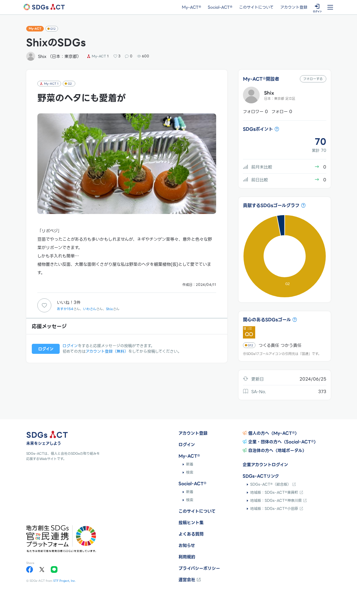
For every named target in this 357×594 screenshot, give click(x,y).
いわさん (89, 308)
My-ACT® (191, 7)
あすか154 (65, 308)
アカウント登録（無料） (107, 351)
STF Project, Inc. (64, 580)
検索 (189, 472)
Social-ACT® (220, 7)
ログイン (70, 346)
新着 (189, 464)
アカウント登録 (293, 7)
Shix (109, 308)
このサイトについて (256, 7)
